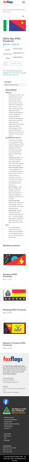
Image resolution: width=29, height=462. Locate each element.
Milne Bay (5, 75)
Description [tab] (8, 82)
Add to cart (15, 63)
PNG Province (15, 75)
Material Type (8, 54)
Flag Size (7, 49)
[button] (23, 16)
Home (4, 9)
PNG (10, 75)
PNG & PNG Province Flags (13, 9)
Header (8, 58)
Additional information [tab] (11, 85)
